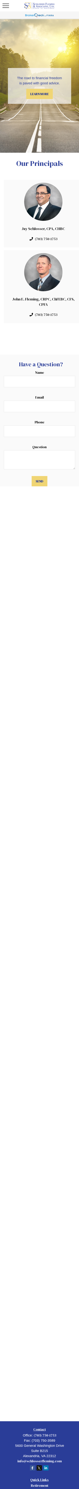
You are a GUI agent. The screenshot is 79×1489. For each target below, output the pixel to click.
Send (39, 481)
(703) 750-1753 (46, 238)
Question (39, 447)
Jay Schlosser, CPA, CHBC (43, 228)
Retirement (39, 1485)
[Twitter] (39, 1467)
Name (39, 372)
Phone (39, 422)
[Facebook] (32, 1467)
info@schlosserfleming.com (39, 1461)
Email (39, 397)
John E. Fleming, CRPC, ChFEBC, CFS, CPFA (43, 301)
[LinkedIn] (46, 1467)
